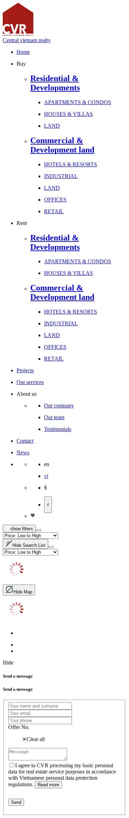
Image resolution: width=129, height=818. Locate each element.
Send (16, 802)
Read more (48, 784)
